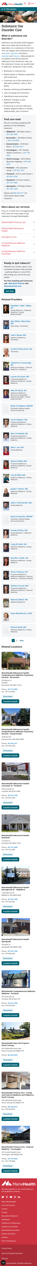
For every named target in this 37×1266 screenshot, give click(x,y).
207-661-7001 (18, 170)
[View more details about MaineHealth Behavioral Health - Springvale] (16, 927)
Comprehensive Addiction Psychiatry (13, 252)
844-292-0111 (18, 193)
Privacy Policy (7, 1248)
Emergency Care (9, 237)
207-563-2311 (18, 146)
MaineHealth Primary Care (14, 222)
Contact (4, 1212)
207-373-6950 (13, 140)
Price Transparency (9, 1241)
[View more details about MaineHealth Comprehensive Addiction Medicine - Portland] (16, 979)
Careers (4, 1209)
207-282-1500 (12, 899)
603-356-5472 (12, 1107)
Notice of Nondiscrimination (12, 1253)
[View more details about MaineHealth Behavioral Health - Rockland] (16, 823)
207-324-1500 (11, 189)
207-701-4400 (12, 847)
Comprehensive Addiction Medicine (13, 244)
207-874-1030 (12, 795)
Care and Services (8, 1205)
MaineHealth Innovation (11, 1230)
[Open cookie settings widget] (3, 1262)
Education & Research (10, 1216)
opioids (14, 53)
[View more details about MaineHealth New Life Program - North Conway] (16, 1031)
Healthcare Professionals (11, 1223)
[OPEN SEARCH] (25, 4)
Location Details (11, 701)
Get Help (10, 291)
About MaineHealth (9, 1202)
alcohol (7, 53)
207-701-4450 (11, 182)
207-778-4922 (12, 1159)
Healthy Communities (10, 1227)
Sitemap (5, 1258)
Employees (6, 1219)
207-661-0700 (11, 176)
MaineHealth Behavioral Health (12, 229)
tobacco (16, 56)
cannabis (5, 56)
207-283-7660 (11, 134)
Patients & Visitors (8, 1234)
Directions (8, 696)
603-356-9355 (12, 1055)
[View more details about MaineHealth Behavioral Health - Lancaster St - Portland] (16, 771)
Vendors (5, 1237)
